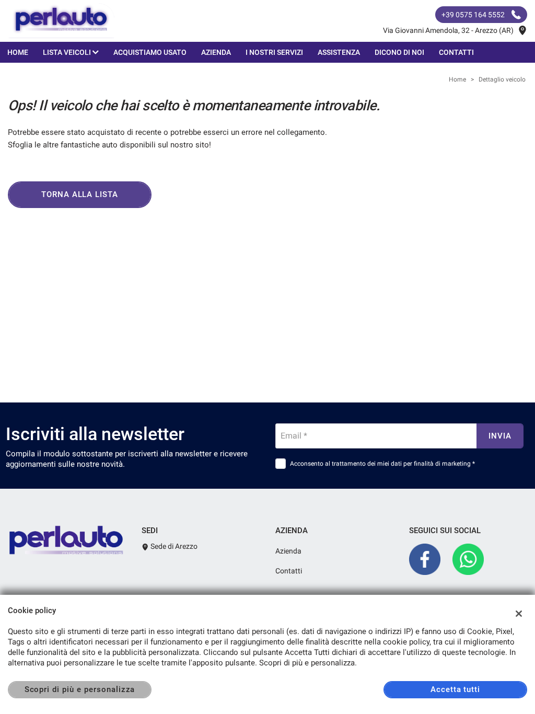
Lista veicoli (67, 52)
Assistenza (339, 52)
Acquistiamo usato (150, 52)
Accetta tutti (455, 689)
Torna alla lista (79, 194)
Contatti (456, 52)
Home (17, 52)
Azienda (216, 52)
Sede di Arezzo (173, 546)
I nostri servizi (274, 52)
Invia (500, 436)
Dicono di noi (399, 52)
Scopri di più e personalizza (80, 689)
